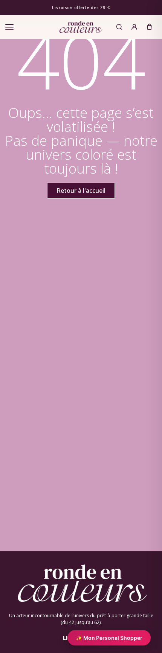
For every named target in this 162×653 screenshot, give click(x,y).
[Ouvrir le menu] (9, 27)
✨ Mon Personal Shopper (109, 638)
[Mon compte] (134, 27)
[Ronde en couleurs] (81, 27)
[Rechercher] (119, 27)
